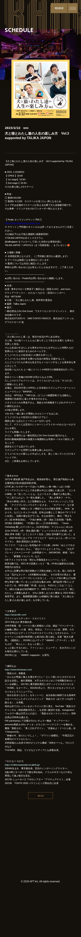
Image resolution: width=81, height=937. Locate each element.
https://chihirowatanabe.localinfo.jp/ (22, 765)
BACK (41, 795)
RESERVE (59, 8)
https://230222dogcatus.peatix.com (22, 223)
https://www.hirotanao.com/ (18, 669)
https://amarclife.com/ (15, 614)
